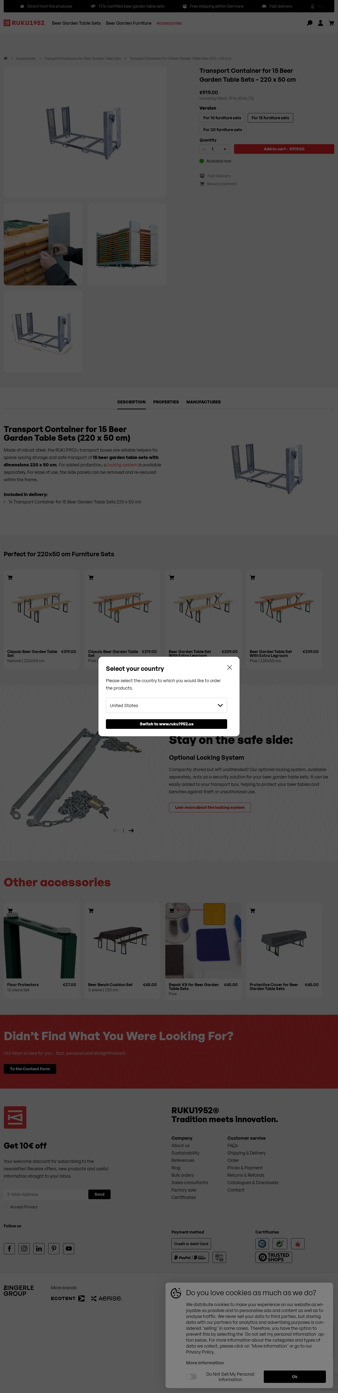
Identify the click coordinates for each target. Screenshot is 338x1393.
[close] (229, 668)
